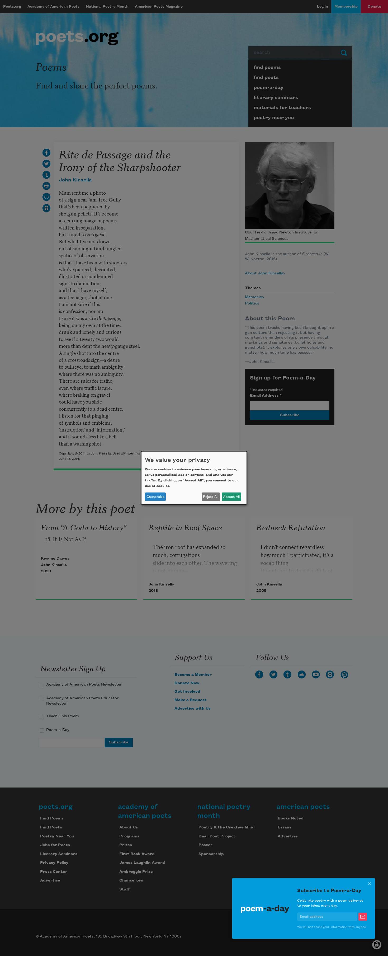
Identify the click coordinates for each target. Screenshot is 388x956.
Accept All (231, 497)
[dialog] (194, 478)
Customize (155, 497)
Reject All (210, 497)
